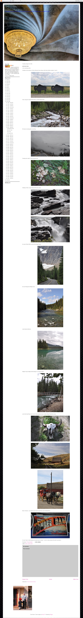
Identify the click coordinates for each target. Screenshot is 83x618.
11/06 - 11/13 (9, 111)
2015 (7, 95)
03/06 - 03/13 (9, 164)
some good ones (10, 133)
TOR (12, 65)
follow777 (43, 614)
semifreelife (14, 8)
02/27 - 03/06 (9, 165)
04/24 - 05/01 (9, 153)
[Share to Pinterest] (40, 542)
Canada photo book (10, 128)
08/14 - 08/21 (9, 135)
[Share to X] (37, 542)
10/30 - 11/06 (9, 113)
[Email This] (35, 542)
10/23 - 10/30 (9, 114)
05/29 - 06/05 (9, 148)
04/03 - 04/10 (9, 158)
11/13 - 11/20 (9, 110)
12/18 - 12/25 (9, 104)
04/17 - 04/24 (9, 155)
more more (9, 131)
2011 (7, 101)
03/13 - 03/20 (9, 162)
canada (28, 543)
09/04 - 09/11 (9, 124)
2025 (7, 81)
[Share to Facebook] (39, 542)
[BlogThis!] (36, 542)
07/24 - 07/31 (9, 139)
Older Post (75, 579)
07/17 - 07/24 (9, 141)
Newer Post (25, 579)
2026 (7, 79)
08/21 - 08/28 (9, 127)
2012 (7, 99)
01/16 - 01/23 (9, 175)
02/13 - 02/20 (9, 168)
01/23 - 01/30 (9, 173)
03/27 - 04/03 (9, 159)
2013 (7, 98)
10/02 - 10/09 (9, 119)
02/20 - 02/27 (9, 167)
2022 (7, 85)
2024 (7, 82)
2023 (7, 84)
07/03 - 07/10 (9, 142)
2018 (7, 90)
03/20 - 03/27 (9, 161)
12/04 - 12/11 (9, 107)
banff (26, 543)
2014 (7, 96)
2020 (7, 87)
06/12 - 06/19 (9, 145)
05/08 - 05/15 (9, 150)
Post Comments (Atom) (31, 581)
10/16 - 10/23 (9, 116)
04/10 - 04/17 (9, 156)
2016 (7, 93)
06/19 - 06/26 (9, 144)
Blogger (51, 614)
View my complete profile (9, 75)
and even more (9, 130)
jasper (31, 543)
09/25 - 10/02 (9, 121)
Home (50, 579)
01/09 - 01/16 (9, 176)
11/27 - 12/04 (9, 108)
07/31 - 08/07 (9, 138)
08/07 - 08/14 (9, 136)
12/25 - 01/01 (9, 102)
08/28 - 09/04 (9, 125)
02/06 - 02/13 (9, 170)
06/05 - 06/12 (9, 147)
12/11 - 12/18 (9, 105)
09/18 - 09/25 (9, 122)
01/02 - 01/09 (9, 178)
